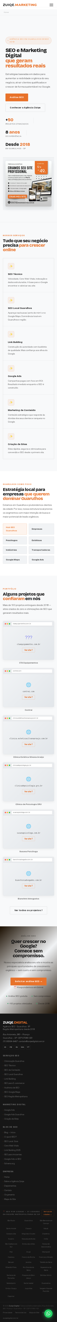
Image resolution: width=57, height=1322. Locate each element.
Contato (8, 1190)
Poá (11, 1252)
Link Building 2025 (12, 1150)
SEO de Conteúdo (12, 1070)
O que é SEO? (10, 1137)
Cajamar (11, 1296)
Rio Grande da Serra (28, 1268)
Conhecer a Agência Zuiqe (25, 107)
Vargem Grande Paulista (46, 1289)
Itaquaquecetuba (28, 1239)
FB (11, 1047)
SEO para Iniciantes (13, 1154)
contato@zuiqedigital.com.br (32, 1041)
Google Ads (9, 1110)
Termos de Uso (20, 1313)
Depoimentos (10, 1186)
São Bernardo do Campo (46, 1221)
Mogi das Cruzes (28, 1234)
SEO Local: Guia (11, 1141)
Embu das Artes (28, 1244)
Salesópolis (11, 1283)
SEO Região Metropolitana (16, 1096)
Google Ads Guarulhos (14, 1114)
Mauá (46, 1228)
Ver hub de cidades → (47, 1212)
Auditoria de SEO (11, 1088)
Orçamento (9, 1195)
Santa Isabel (28, 1283)
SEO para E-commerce (14, 1083)
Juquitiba (28, 1288)
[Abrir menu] (51, 5)
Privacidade (7, 1313)
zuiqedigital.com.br (10, 1318)
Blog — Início (9, 1132)
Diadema (46, 1234)
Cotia (46, 1239)
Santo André (11, 1228)
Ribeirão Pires (11, 1267)
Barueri (11, 1262)
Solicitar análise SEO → (28, 981)
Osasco (28, 1228)
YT (28, 1047)
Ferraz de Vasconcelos (46, 1245)
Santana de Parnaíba (11, 1276)
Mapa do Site (10, 1199)
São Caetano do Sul (11, 1245)
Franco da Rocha (28, 1257)
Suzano (11, 1239)
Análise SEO (17, 97)
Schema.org (9, 1163)
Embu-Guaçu (11, 1288)
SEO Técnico (10, 1065)
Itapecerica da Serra (45, 1268)
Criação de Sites (11, 1119)
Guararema (45, 1283)
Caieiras (11, 1257)
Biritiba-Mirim (46, 1275)
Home (6, 1177)
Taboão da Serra (46, 1262)
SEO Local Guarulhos (13, 1074)
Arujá (28, 1252)
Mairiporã (46, 1252)
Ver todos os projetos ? (28, 910)
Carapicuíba (11, 1234)
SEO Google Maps (12, 1092)
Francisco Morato (46, 1257)
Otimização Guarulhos (14, 1061)
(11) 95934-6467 (10, 1041)
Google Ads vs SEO (12, 1159)
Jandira (28, 1262)
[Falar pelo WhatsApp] (48, 1313)
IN (17, 1047)
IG (5, 1047)
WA (22, 1047)
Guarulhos (28, 1220)
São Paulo (11, 1220)
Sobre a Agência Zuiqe (14, 1181)
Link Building (10, 1079)
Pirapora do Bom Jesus (28, 1276)
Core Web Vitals (11, 1146)
